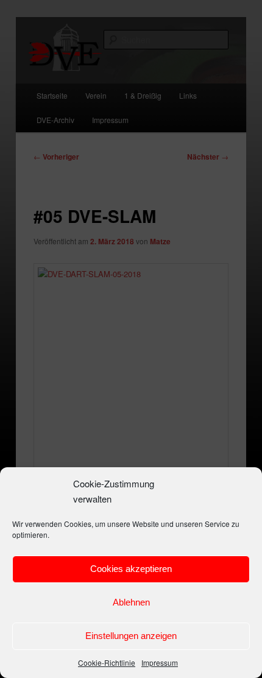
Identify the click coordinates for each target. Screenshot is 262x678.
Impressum (159, 662)
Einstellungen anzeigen (131, 635)
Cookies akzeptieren (131, 568)
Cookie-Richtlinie (106, 662)
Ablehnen (131, 602)
